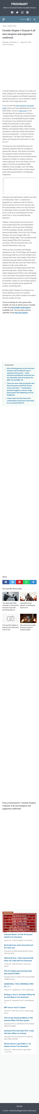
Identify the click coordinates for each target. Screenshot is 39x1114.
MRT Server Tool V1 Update (15, 1007)
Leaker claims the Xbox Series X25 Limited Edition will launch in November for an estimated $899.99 (20, 400)
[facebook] (5, 582)
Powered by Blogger (15, 1111)
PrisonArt (19, 4)
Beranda (19, 1106)
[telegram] (33, 582)
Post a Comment (8, 44)
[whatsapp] (26, 582)
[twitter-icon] (17, 12)
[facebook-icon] (12, 12)
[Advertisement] (19, 67)
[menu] (5, 19)
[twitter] (12, 582)
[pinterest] (19, 582)
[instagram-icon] (22, 12)
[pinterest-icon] (27, 12)
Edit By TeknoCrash (29, 1111)
